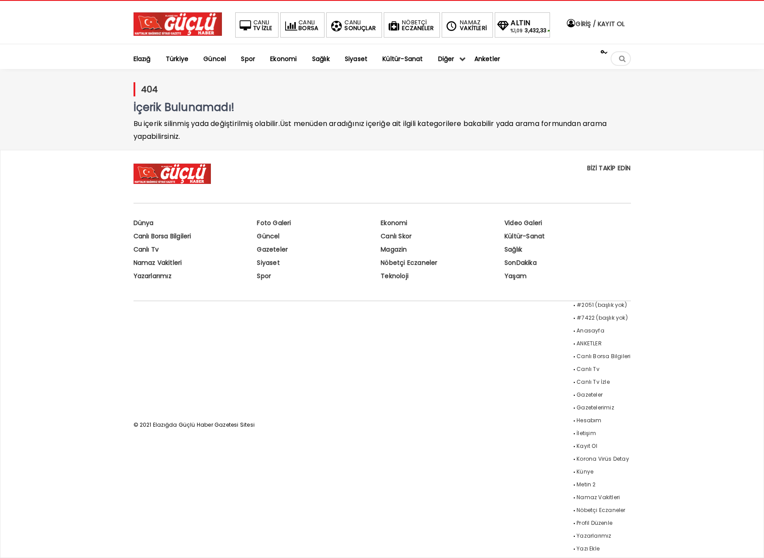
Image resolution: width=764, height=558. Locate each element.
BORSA (308, 25)
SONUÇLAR (360, 25)
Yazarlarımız (153, 275)
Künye (585, 471)
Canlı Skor (396, 236)
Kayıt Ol (587, 446)
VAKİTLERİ (473, 25)
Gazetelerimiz (595, 407)
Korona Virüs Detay (603, 458)
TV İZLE (262, 25)
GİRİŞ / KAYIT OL (599, 23)
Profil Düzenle (594, 523)
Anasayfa (590, 330)
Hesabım (589, 420)
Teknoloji (395, 275)
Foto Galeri (274, 222)
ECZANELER (418, 25)
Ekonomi (394, 222)
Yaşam (515, 275)
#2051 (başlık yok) (602, 305)
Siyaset (268, 262)
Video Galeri (523, 222)
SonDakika (520, 262)
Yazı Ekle (588, 548)
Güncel (268, 236)
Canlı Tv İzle (593, 382)
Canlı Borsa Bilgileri (162, 236)
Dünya (144, 222)
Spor (264, 275)
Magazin (394, 249)
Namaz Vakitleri (158, 262)
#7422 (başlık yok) (602, 317)
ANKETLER (589, 343)
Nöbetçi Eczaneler (409, 262)
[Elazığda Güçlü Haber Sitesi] (178, 33)
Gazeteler (272, 249)
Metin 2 (586, 484)
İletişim (586, 433)
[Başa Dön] (748, 542)
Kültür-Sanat (524, 236)
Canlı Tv (146, 249)
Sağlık (513, 249)
